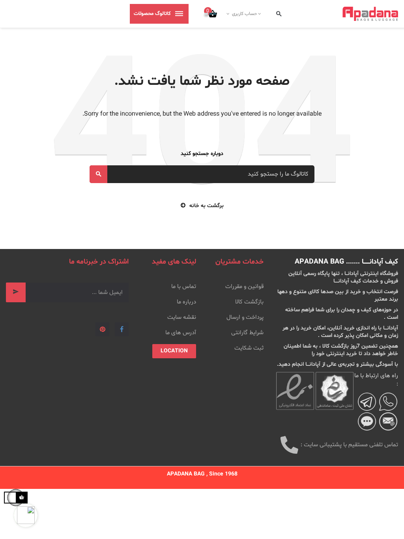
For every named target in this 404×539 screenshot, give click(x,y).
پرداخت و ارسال (245, 317)
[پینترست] (102, 329)
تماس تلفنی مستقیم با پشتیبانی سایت (351, 445)
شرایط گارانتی (247, 333)
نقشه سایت (181, 317)
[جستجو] (278, 14)
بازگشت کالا (249, 302)
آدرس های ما (180, 333)
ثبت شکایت (249, 348)
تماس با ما (183, 287)
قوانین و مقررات (244, 287)
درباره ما (186, 302)
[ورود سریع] (260, 13)
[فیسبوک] (122, 329)
